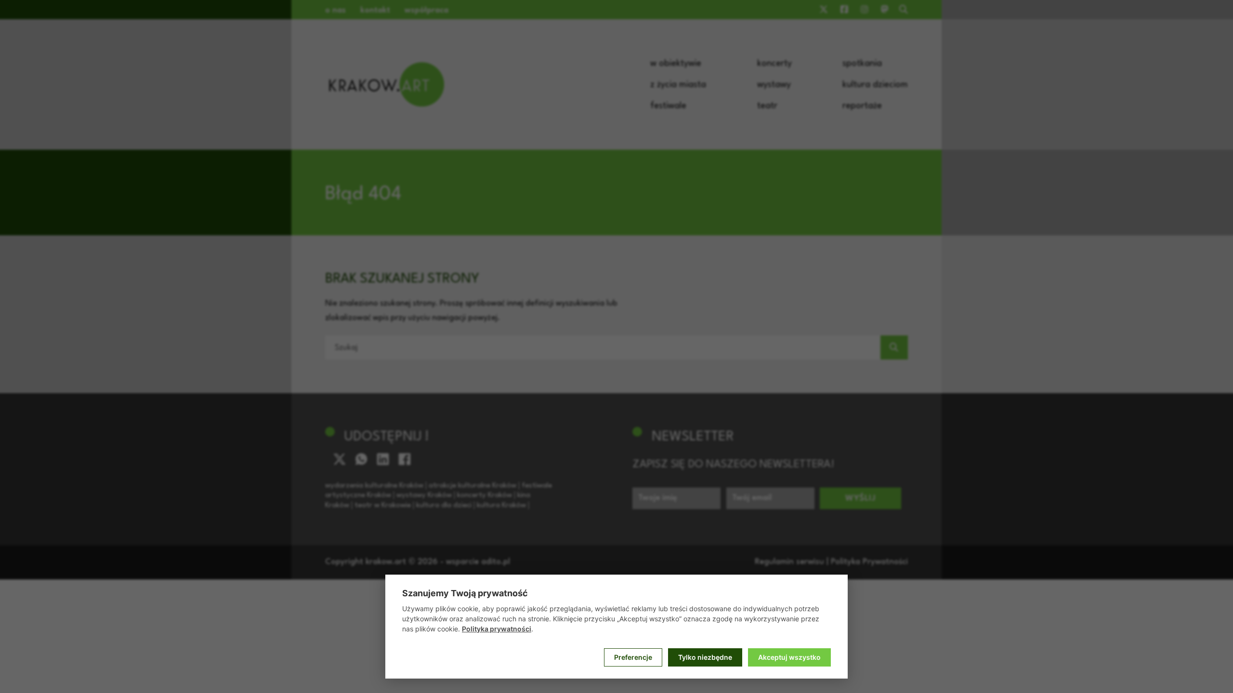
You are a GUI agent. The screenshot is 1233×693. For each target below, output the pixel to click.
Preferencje (633, 657)
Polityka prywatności (496, 629)
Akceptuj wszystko (789, 657)
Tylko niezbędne (705, 657)
